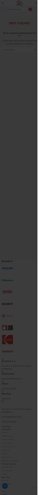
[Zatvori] (3, 247)
